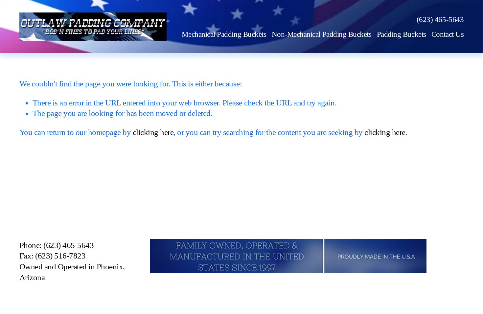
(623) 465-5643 (440, 19)
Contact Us (447, 34)
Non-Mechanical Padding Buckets (322, 34)
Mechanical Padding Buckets (224, 34)
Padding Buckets (401, 34)
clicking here (153, 132)
